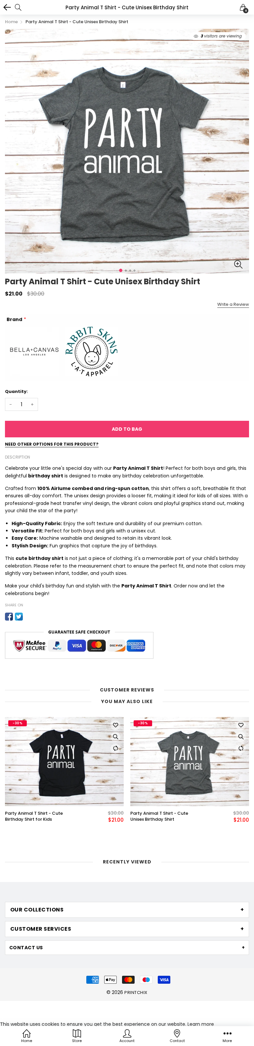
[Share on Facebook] (9, 617)
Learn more (201, 1024)
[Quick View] (115, 737)
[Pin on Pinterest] (29, 617)
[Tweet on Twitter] (19, 617)
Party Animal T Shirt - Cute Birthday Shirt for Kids (34, 816)
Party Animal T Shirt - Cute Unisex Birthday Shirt (159, 816)
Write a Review (233, 304)
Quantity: (16, 391)
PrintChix (135, 992)
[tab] (127, 909)
